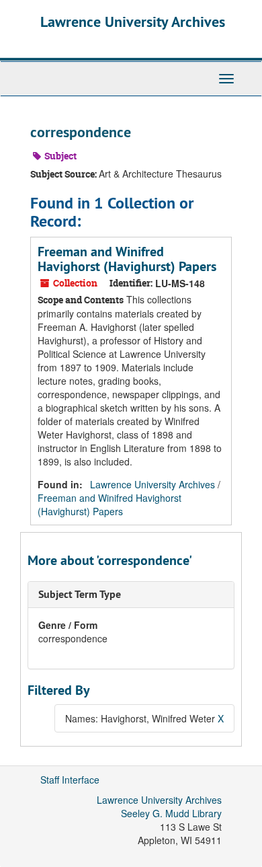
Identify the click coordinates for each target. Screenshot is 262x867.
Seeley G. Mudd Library (171, 813)
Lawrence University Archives (132, 21)
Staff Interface (69, 779)
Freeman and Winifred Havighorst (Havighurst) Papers (127, 259)
